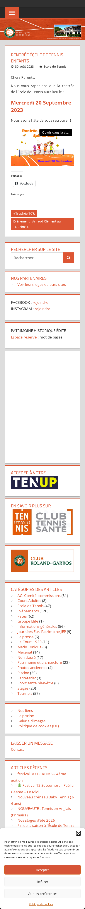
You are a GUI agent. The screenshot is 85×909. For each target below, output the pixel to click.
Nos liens (25, 710)
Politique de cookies (41, 904)
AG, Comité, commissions (39, 595)
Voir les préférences (42, 893)
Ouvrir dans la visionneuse (57, 132)
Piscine (23, 672)
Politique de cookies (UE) (38, 725)
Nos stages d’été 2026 (36, 820)
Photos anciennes (32, 667)
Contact (17, 749)
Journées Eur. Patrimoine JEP (41, 631)
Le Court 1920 (29, 641)
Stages (23, 688)
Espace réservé (24, 337)
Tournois (24, 693)
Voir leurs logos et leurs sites (41, 284)
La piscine (25, 715)
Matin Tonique (29, 646)
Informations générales (37, 626)
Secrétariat (26, 677)
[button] (78, 833)
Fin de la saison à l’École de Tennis (45, 825)
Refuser (42, 882)
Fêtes (22, 616)
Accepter (42, 870)
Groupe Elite (27, 621)
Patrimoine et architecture (39, 662)
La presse (25, 636)
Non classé (26, 657)
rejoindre (40, 302)
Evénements (28, 610)
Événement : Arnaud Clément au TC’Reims (37, 224)
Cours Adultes (29, 600)
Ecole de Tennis (55, 66)
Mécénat (24, 652)
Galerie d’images (31, 720)
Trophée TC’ (25, 214)
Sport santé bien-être (35, 682)
